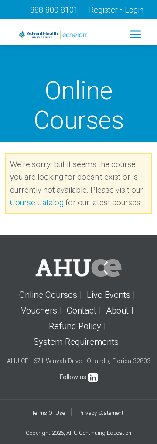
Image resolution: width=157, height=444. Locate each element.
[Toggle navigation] (135, 34)
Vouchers (39, 310)
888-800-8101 (54, 9)
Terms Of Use (48, 413)
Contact (81, 310)
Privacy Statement (100, 413)
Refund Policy (75, 326)
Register (103, 9)
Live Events (108, 295)
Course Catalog (37, 202)
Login (134, 9)
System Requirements (76, 342)
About (117, 310)
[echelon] (54, 34)
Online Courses (48, 295)
